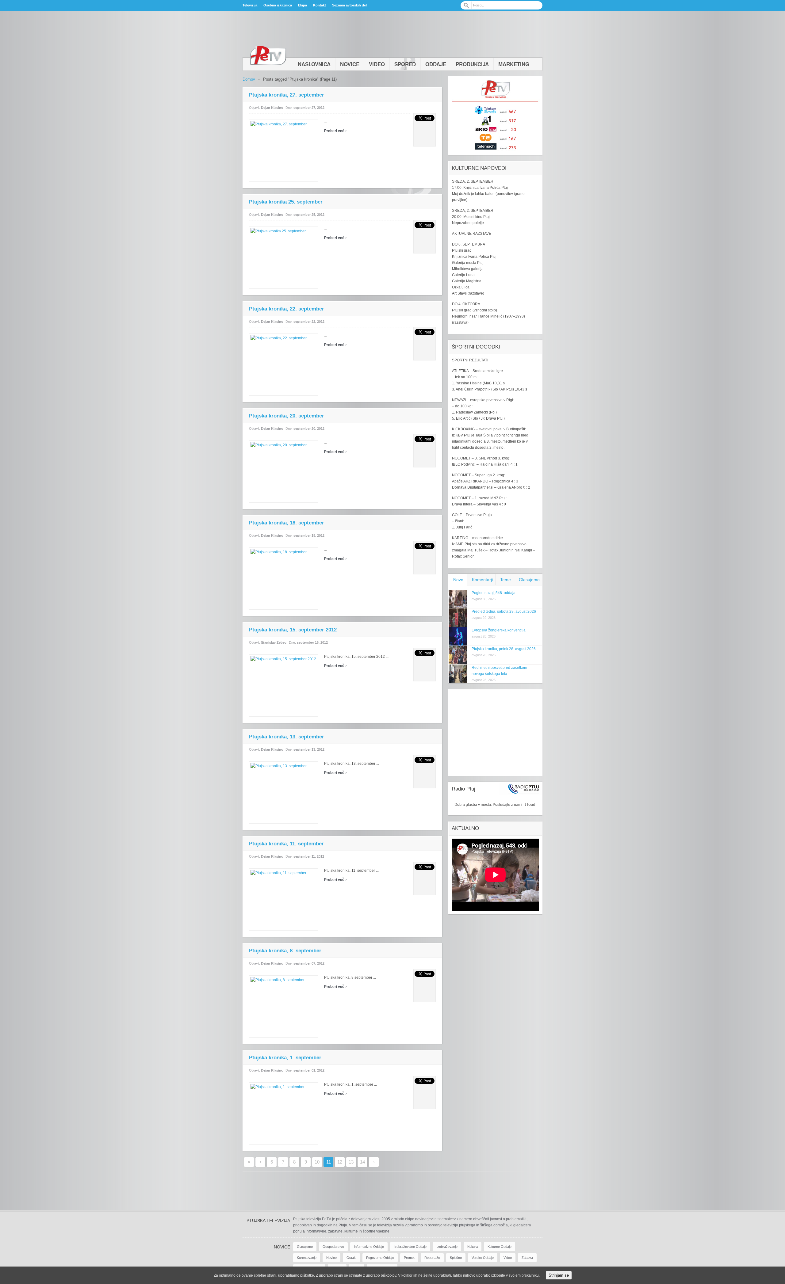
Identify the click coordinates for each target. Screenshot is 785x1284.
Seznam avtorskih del (349, 5)
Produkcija (472, 64)
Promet (409, 1257)
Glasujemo (529, 579)
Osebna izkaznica (277, 5)
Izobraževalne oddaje (410, 1246)
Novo (458, 579)
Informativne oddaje (369, 1246)
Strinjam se (559, 1275)
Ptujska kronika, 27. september (286, 95)
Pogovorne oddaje (380, 1257)
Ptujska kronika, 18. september (286, 523)
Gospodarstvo (333, 1246)
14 (362, 1161)
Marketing (513, 64)
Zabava (527, 1257)
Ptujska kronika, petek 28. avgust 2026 (504, 649)
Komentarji (482, 579)
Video (377, 64)
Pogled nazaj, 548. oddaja (493, 593)
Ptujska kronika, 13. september (286, 737)
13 (351, 1161)
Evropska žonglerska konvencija (499, 630)
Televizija (250, 5)
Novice (349, 64)
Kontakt (319, 5)
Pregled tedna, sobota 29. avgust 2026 (504, 611)
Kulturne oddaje (499, 1246)
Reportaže (432, 1257)
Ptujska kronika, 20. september (286, 416)
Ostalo (351, 1257)
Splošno (456, 1257)
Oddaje (435, 64)
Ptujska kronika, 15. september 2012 (293, 630)
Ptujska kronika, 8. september (285, 951)
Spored (405, 64)
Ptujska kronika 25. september (286, 202)
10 (317, 1161)
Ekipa (302, 5)
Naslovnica (314, 64)
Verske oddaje (483, 1257)
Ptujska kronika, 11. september (286, 844)
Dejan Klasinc (272, 107)
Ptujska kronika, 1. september (285, 1058)
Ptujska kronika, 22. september (286, 309)
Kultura (472, 1246)
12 (339, 1161)
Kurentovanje (306, 1257)
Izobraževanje (447, 1246)
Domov (249, 79)
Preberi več (335, 131)
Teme (505, 579)
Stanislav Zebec (273, 642)
